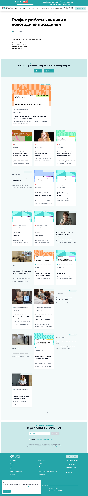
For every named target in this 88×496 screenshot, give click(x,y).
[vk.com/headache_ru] (15, 1)
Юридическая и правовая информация (48, 471)
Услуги (23, 8)
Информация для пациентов (55, 490)
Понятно (7, 491)
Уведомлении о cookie (16, 486)
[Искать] (33, 4)
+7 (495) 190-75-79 (56, 4)
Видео (39, 466)
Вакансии (12, 477)
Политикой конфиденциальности (45, 439)
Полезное (38, 8)
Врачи (12, 463)
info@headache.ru (70, 464)
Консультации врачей (16, 471)
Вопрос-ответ (42, 460)
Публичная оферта (53, 488)
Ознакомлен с (42, 439)
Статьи (40, 463)
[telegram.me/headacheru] (18, 1)
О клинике (13, 460)
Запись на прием (81, 8)
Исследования (42, 468)
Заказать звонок (67, 4)
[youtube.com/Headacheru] (20, 1)
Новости (12, 474)
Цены (11, 466)
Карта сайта (41, 477)
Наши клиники (41, 474)
